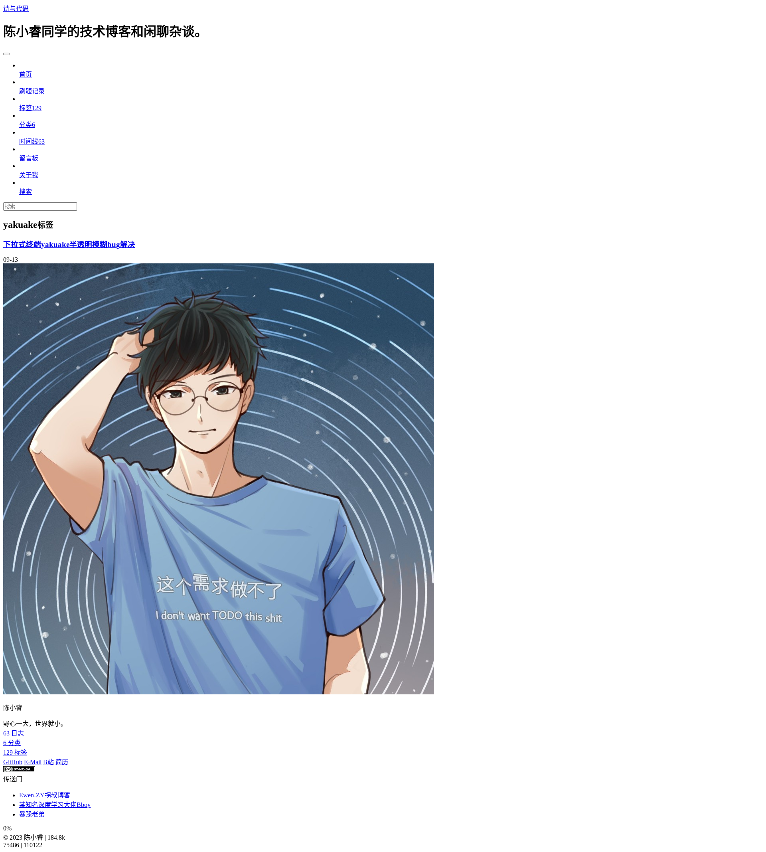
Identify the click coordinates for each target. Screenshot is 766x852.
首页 (25, 74)
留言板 (28, 158)
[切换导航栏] (6, 54)
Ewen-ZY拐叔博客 (44, 795)
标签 (30, 108)
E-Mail (32, 762)
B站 (48, 762)
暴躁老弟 (32, 814)
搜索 (25, 191)
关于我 (28, 175)
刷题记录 (32, 91)
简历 (61, 762)
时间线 (32, 141)
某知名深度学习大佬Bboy (55, 804)
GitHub (12, 762)
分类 (27, 124)
